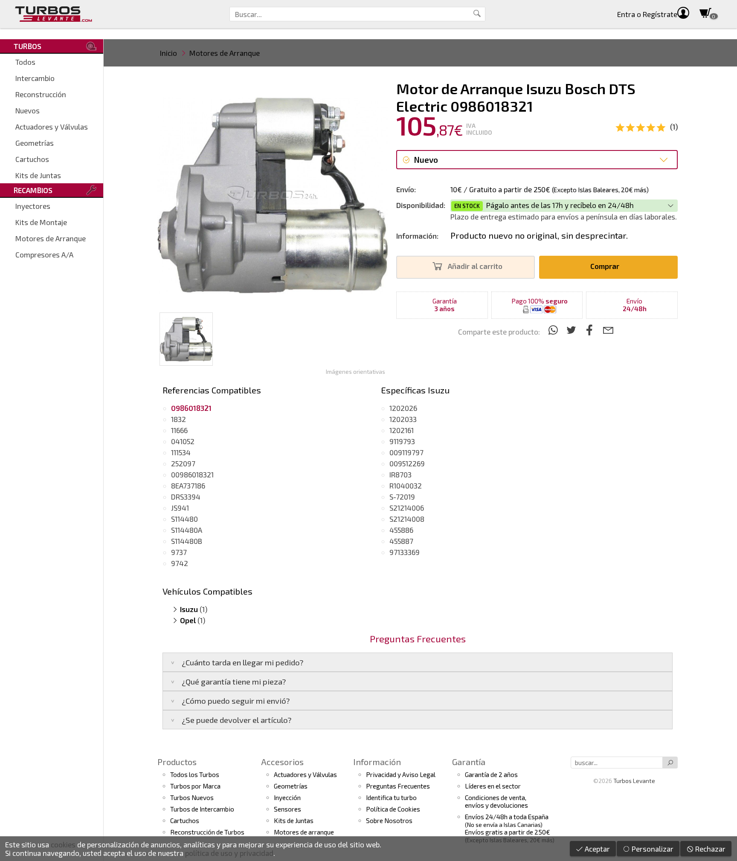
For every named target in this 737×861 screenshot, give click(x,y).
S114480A (186, 530)
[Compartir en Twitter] (572, 329)
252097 (183, 463)
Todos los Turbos (194, 774)
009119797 (406, 452)
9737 (179, 552)
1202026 (403, 408)
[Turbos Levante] (54, 14)
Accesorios (282, 762)
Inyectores (32, 206)
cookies (63, 844)
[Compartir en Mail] (608, 329)
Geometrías (34, 143)
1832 (178, 419)
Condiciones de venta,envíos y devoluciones (496, 801)
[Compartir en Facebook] (590, 329)
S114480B (186, 541)
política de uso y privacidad (229, 853)
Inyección (287, 797)
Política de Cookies (393, 809)
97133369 (404, 552)
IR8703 (400, 474)
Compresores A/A (44, 254)
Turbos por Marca (195, 786)
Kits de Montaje (41, 222)
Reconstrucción (40, 94)
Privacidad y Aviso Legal (400, 774)
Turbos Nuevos (192, 797)
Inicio (168, 53)
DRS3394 (185, 496)
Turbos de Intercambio (202, 809)
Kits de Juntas (38, 175)
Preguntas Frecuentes (398, 786)
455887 (401, 541)
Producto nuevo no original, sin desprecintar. (539, 235)
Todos (25, 62)
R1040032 (405, 485)
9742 (179, 563)
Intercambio (35, 78)
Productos (177, 762)
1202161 (401, 430)
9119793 (402, 441)
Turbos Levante (634, 780)
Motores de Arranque (50, 238)
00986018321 (192, 474)
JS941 (180, 507)
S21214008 (406, 518)
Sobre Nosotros (389, 820)
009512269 (407, 463)
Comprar (605, 266)
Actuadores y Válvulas (51, 126)
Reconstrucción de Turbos (207, 832)
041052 (182, 441)
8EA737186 (188, 485)
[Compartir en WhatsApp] (554, 329)
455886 (401, 530)
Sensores (287, 809)
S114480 (184, 518)
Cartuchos (32, 159)
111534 (181, 452)
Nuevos (27, 110)
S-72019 (402, 496)
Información (377, 762)
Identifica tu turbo (391, 797)
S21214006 (406, 507)
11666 (179, 430)
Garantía (468, 762)
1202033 (403, 419)
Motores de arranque (304, 832)
